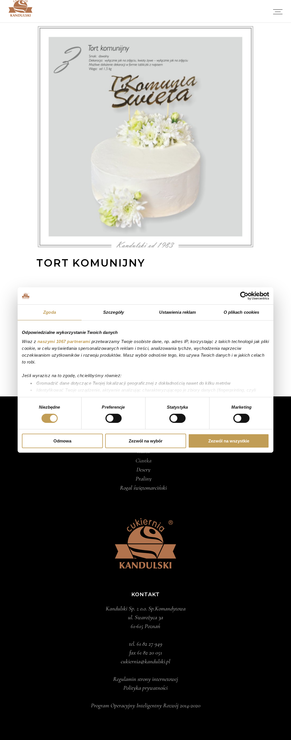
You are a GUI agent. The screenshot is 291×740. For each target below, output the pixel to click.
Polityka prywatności (145, 687)
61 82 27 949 (149, 643)
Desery (143, 470)
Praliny (143, 479)
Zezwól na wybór (146, 440)
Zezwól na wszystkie (228, 440)
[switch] (113, 418)
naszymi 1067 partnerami (64, 341)
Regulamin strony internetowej (145, 679)
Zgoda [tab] (49, 312)
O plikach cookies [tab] (241, 312)
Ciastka (143, 460)
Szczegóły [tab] (113, 312)
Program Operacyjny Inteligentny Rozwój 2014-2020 (145, 705)
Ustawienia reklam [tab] (177, 312)
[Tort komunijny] (145, 136)
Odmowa (62, 440)
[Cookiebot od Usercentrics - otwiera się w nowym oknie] (244, 296)
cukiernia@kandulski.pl (145, 661)
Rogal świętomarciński (143, 488)
